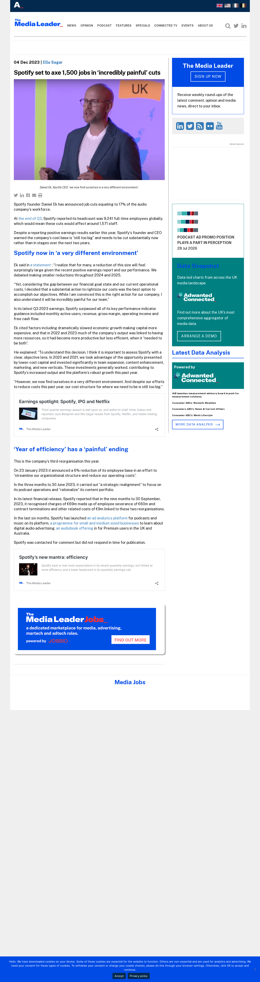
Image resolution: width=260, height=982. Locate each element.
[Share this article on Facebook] (28, 195)
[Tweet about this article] (16, 195)
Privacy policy (139, 976)
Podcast (104, 25)
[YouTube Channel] (220, 125)
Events (188, 25)
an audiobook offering (74, 528)
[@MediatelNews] (191, 126)
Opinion (86, 25)
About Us (205, 25)
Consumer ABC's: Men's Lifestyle (192, 415)
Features (123, 25)
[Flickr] (211, 126)
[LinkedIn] (244, 25)
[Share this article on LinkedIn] (22, 195)
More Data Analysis (195, 424)
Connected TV (165, 25)
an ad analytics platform (107, 518)
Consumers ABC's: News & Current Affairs (198, 409)
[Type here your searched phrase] (228, 25)
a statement (41, 265)
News (71, 25)
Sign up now (208, 76)
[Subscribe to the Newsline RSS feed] (201, 126)
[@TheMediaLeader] (236, 25)
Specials (143, 25)
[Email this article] (34, 195)
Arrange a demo (199, 336)
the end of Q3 (30, 218)
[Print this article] (40, 195)
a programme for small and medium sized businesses (94, 523)
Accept (119, 976)
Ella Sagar (53, 62)
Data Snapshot (198, 265)
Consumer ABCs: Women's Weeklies (194, 402)
